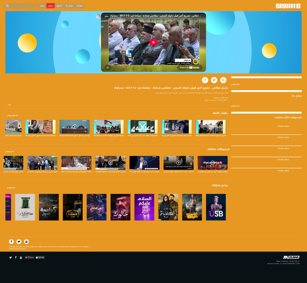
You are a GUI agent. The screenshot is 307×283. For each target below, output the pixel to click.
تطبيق (59, 6)
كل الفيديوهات (12, 115)
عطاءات (79, 6)
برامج (42, 6)
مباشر (50, 6)
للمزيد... (9, 105)
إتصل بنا (69, 6)
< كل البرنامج (9, 151)
